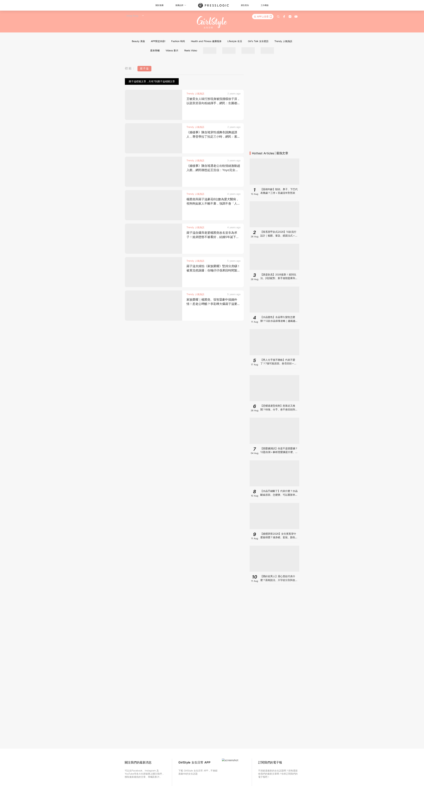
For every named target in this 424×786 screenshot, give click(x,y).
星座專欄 (154, 50)
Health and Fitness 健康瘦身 (206, 41)
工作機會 (265, 5)
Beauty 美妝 (138, 41)
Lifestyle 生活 (234, 41)
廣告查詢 (245, 5)
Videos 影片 (172, 50)
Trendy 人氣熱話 (283, 41)
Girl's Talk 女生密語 (258, 41)
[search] (278, 16)
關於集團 (159, 5)
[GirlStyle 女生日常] (212, 22)
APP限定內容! (158, 41)
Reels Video (190, 50)
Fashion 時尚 (178, 41)
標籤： (130, 68)
